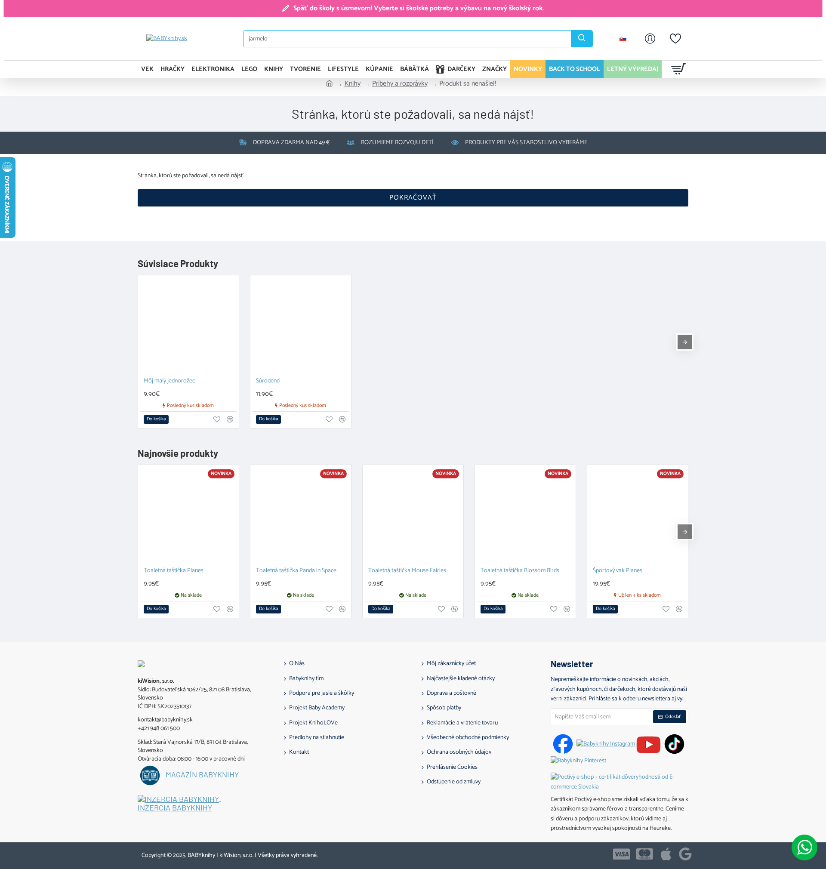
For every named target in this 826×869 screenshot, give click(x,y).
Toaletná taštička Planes (173, 571)
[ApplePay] (666, 853)
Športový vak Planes (617, 571)
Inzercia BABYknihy (175, 808)
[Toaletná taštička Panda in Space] (301, 515)
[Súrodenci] (301, 325)
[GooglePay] (685, 853)
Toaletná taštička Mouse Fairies (407, 571)
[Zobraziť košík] (678, 69)
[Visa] (621, 853)
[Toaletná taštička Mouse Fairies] (413, 515)
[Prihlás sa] (650, 38)
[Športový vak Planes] (637, 515)
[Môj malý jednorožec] (188, 325)
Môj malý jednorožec (169, 381)
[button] (156, 419)
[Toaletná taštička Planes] (188, 515)
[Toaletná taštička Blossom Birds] (525, 515)
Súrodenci (268, 381)
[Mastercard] (644, 853)
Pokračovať (413, 197)
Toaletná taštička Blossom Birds (520, 571)
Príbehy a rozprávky (400, 83)
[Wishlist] (675, 39)
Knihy (353, 83)
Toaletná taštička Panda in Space (296, 571)
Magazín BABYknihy (202, 774)
